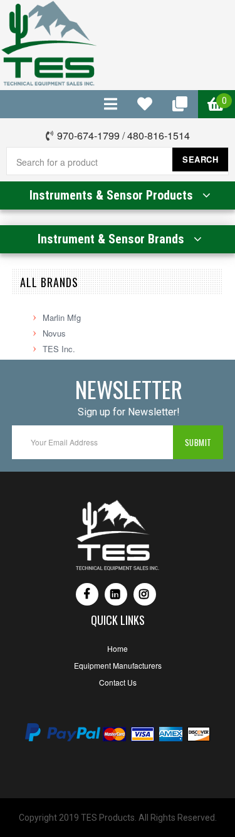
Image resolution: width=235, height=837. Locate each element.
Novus (54, 333)
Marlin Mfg (62, 317)
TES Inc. (59, 349)
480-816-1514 (158, 135)
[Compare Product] (111, 104)
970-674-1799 (88, 135)
